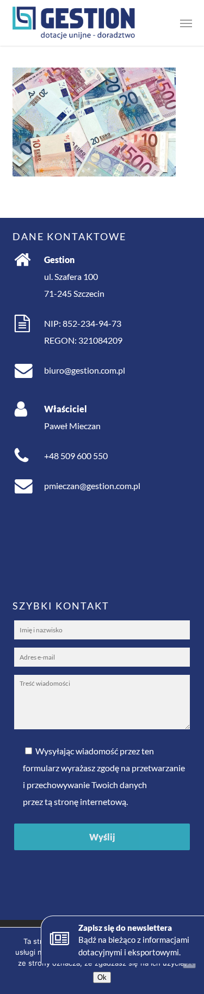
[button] (186, 22)
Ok (102, 977)
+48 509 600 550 (76, 455)
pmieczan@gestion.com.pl (92, 485)
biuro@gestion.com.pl (84, 370)
